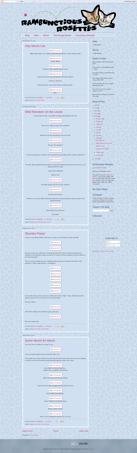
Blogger (91, 449)
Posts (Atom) (34, 435)
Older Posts (84, 431)
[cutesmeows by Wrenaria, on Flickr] (55, 349)
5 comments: (49, 219)
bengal (31, 100)
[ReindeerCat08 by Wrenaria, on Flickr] (55, 205)
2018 (96, 105)
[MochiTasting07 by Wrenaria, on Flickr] (55, 414)
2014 (96, 108)
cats (35, 100)
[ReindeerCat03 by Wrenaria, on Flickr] (55, 140)
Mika (36, 35)
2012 (96, 113)
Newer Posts (27, 431)
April (97, 135)
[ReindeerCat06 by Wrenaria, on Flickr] (55, 180)
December (99, 118)
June (97, 130)
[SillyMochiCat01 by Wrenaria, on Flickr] (55, 51)
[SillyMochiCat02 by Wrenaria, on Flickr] (55, 58)
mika (44, 222)
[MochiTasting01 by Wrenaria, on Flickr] (55, 365)
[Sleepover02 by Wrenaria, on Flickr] (55, 248)
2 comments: (49, 97)
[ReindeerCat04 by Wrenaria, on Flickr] (55, 150)
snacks (47, 424)
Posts (109, 242)
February (99, 152)
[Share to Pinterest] (64, 98)
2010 (96, 159)
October (98, 121)
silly (43, 100)
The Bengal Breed (62, 35)
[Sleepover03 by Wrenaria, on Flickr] (55, 268)
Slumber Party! (35, 233)
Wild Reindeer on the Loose (43, 111)
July (97, 127)
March (98, 138)
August (98, 124)
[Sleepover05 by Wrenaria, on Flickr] (55, 279)
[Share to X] (60, 98)
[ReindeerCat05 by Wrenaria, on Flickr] (55, 160)
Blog (27, 35)
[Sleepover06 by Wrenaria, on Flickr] (55, 285)
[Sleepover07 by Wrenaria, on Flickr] (55, 291)
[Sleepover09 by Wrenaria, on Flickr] (55, 316)
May (97, 132)
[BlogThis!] (58, 98)
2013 (96, 111)
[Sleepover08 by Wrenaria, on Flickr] (55, 307)
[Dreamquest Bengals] (99, 167)
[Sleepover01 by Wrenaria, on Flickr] (55, 242)
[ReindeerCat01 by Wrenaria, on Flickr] (55, 120)
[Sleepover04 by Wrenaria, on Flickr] (55, 274)
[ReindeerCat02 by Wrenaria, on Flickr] (55, 130)
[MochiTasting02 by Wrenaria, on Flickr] (55, 375)
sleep (47, 329)
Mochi (46, 35)
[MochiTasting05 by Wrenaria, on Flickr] (55, 398)
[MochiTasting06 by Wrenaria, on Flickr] (55, 383)
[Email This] (56, 98)
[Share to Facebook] (62, 98)
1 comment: (48, 421)
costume (40, 222)
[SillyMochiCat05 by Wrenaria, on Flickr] (55, 90)
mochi (39, 100)
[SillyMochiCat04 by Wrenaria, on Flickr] (55, 74)
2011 (96, 116)
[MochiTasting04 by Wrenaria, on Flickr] (55, 406)
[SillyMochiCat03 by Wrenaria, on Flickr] (55, 66)
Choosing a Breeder (85, 35)
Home (55, 431)
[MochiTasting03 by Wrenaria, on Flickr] (55, 390)
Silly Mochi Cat (35, 46)
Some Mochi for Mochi (40, 340)
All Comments (111, 245)
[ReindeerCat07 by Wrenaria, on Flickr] (55, 189)
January (98, 155)
